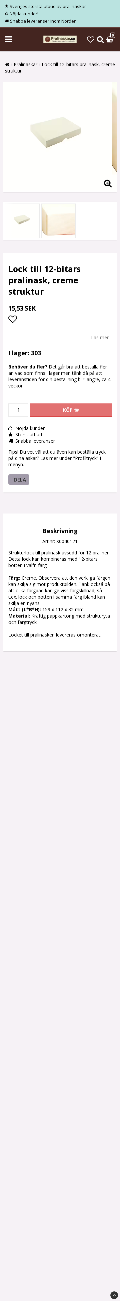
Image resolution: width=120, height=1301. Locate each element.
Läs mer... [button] (101, 337)
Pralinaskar (25, 64)
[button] (90, 39)
